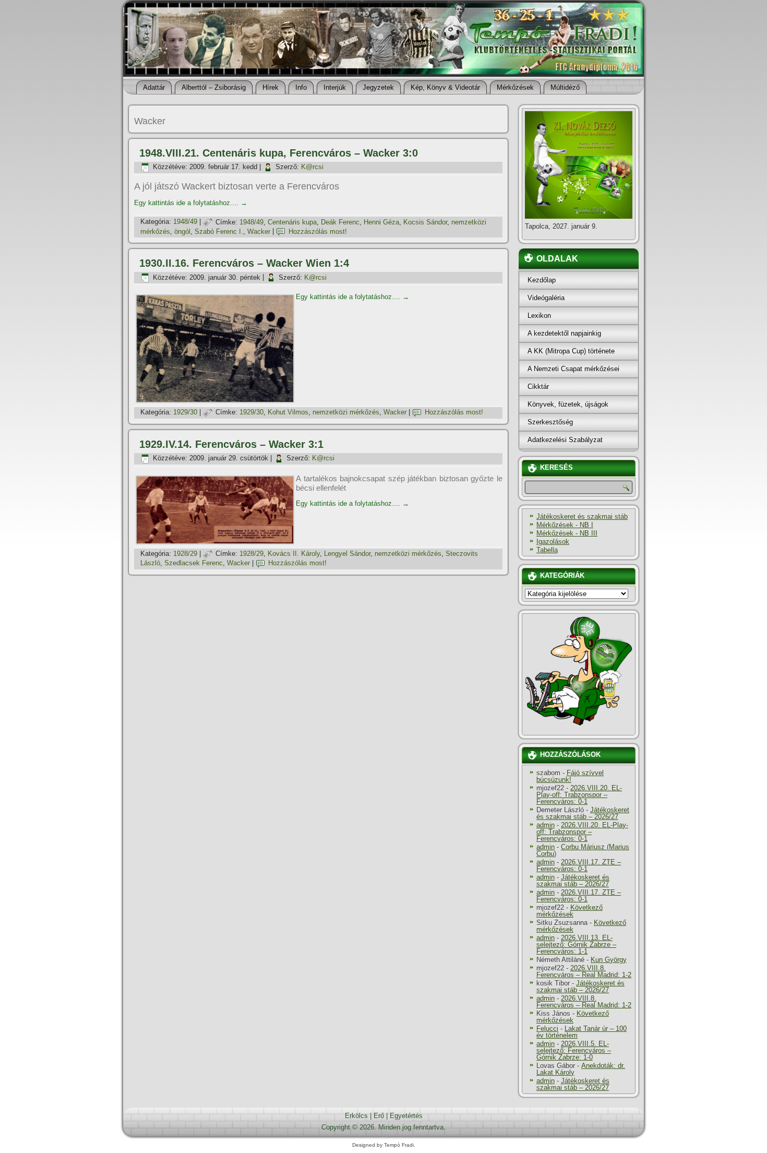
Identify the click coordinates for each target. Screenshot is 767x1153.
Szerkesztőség (550, 422)
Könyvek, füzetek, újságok (568, 404)
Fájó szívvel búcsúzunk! (570, 776)
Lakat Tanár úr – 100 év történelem (581, 1032)
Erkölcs (356, 1116)
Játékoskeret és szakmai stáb (582, 516)
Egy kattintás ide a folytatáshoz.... (190, 203)
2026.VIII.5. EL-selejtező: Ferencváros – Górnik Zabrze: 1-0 (573, 1050)
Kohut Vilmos (288, 412)
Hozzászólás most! (318, 231)
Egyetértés (406, 1116)
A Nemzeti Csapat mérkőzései (573, 369)
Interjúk (334, 87)
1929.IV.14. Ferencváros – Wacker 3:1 (231, 444)
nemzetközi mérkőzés (346, 412)
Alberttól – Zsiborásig (214, 87)
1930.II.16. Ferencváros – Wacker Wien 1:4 (244, 263)
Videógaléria (546, 298)
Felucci (547, 1028)
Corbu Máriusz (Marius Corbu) (582, 850)
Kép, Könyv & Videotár (445, 87)
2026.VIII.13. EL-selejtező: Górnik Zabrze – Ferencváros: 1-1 (576, 944)
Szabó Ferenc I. (219, 231)
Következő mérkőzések (569, 911)
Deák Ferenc (340, 222)
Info (301, 87)
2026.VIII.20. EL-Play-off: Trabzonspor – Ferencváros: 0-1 (579, 794)
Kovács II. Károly (294, 553)
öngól (182, 231)
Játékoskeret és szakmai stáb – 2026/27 (582, 813)
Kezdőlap (542, 280)
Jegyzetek (378, 87)
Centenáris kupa (292, 222)
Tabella (547, 550)
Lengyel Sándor (347, 553)
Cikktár (538, 386)
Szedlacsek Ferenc (193, 563)
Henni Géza (381, 222)
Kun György (609, 960)
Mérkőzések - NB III (566, 533)
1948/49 (185, 222)
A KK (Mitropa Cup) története (571, 351)
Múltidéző (565, 87)
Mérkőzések (515, 87)
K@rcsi (312, 167)
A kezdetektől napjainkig (564, 333)
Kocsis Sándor (425, 222)
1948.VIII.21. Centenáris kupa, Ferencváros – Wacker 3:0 (278, 153)
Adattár (154, 87)
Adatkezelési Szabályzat (565, 440)
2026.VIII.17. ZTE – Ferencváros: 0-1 (578, 865)
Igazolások (552, 541)
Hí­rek (270, 87)
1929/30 (185, 412)
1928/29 (185, 553)
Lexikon (539, 315)
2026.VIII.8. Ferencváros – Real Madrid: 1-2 (583, 971)
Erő (379, 1116)
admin (545, 825)
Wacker (258, 231)
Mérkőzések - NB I (564, 525)
